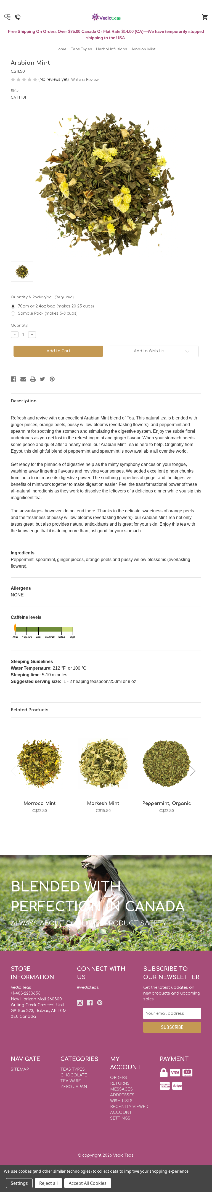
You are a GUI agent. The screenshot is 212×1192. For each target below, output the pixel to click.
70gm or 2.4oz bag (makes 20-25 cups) (56, 306)
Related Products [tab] (29, 710)
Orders (118, 1078)
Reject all (48, 1183)
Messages (121, 1089)
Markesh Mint (103, 803)
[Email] (23, 379)
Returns (119, 1083)
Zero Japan (73, 1087)
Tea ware (70, 1081)
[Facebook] (13, 379)
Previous (13, 770)
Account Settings (121, 1115)
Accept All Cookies (88, 1183)
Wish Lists (121, 1101)
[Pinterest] (52, 379)
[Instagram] (80, 1003)
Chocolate (73, 1075)
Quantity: (19, 325)
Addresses (122, 1095)
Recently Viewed (129, 1107)
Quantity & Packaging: (42, 297)
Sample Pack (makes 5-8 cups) (48, 313)
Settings (19, 1183)
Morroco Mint (39, 803)
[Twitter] (42, 379)
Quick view (39, 757)
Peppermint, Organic (166, 803)
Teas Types (72, 1069)
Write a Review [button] (85, 80)
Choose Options (42, 772)
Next (192, 770)
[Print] (33, 379)
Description (23, 401)
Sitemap (20, 1069)
